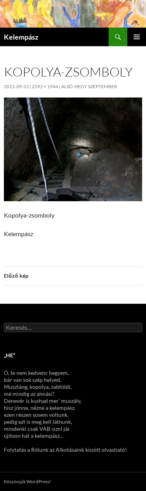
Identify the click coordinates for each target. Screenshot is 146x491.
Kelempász (21, 37)
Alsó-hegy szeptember (89, 86)
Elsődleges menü (136, 37)
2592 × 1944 (45, 86)
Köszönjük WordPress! (27, 481)
